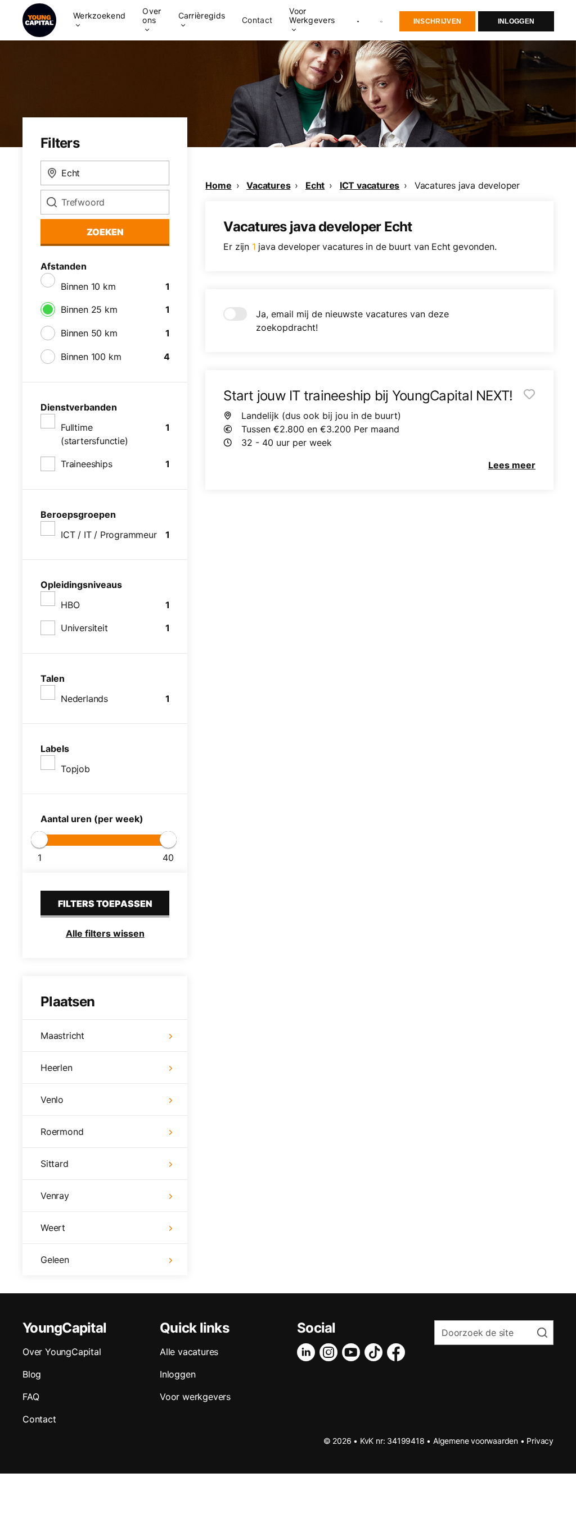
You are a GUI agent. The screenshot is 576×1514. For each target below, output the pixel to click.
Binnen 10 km (88, 286)
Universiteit (84, 627)
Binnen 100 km (91, 356)
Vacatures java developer (467, 185)
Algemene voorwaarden (475, 1440)
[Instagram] (331, 1352)
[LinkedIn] (308, 1352)
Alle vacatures (189, 1351)
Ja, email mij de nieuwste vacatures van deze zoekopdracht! (352, 320)
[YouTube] (353, 1352)
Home (218, 185)
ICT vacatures (369, 185)
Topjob (75, 768)
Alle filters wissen (105, 933)
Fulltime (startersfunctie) (94, 434)
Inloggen (516, 21)
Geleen (54, 1259)
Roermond (61, 1131)
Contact (257, 20)
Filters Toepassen (105, 903)
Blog (31, 1374)
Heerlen (56, 1067)
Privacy (540, 1440)
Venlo (52, 1099)
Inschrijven (437, 21)
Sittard (54, 1163)
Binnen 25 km (89, 309)
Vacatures (268, 185)
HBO (70, 604)
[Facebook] (398, 1352)
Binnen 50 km (89, 333)
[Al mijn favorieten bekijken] (358, 20)
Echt (315, 185)
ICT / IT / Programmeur (109, 534)
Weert (52, 1227)
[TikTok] (375, 1352)
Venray (54, 1195)
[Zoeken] (382, 20)
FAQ (30, 1396)
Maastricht (62, 1035)
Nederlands (84, 698)
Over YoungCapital (61, 1351)
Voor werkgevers (195, 1396)
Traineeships (86, 463)
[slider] (39, 839)
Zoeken (105, 232)
